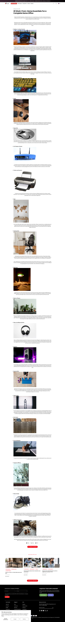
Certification (24, 609)
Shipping (23, 604)
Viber (51, 595)
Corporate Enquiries (17, 609)
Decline (24, 619)
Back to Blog (33, 546)
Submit (7, 596)
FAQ (15, 604)
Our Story (7, 605)
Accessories (8, 609)
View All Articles (32, 580)
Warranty (15, 607)
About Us (7, 604)
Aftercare (24, 607)
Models (7, 607)
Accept (15, 619)
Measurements (24, 605)
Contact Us (16, 605)
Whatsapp (44, 595)
